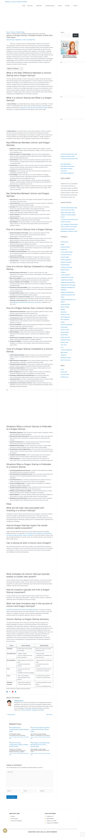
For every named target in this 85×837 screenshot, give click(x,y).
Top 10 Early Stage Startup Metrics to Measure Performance (40, 734)
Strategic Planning (65, 339)
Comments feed (65, 374)
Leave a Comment (13, 737)
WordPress (63, 355)
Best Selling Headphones (67, 173)
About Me (30, 5)
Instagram (34, 710)
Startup (60, 5)
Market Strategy (65, 307)
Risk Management (65, 317)
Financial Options (65, 264)
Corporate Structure (66, 254)
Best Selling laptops (66, 164)
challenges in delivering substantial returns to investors (26, 302)
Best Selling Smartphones (67, 166)
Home (23, 5)
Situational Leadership (66, 324)
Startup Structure (65, 337)
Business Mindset (65, 247)
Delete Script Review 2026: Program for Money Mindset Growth (68, 215)
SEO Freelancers (65, 319)
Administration (64, 242)
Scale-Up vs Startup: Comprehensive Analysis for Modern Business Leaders (17, 750)
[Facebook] (7, 691)
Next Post (49, 714)
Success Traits (64, 342)
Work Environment (66, 360)
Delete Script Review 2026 (68, 156)
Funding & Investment (66, 267)
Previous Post (11, 714)
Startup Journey (65, 329)
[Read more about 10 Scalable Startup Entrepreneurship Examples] (19, 729)
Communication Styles (66, 252)
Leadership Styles (65, 304)
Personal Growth (65, 314)
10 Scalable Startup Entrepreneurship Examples (17, 734)
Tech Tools (63, 345)
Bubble (62, 244)
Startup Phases (10, 39)
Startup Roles (64, 334)
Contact (75, 5)
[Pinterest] (12, 691)
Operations (64, 312)
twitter (23, 710)
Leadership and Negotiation (68, 282)
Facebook (28, 710)
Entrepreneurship (49, 5)
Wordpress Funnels (66, 357)
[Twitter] (9, 691)
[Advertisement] (42, 17)
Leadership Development (67, 292)
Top (62, 347)
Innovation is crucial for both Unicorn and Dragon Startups (21, 609)
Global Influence (65, 269)
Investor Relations (65, 274)
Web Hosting (64, 352)
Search (62, 32)
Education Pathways (66, 262)
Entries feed (64, 372)
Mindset (63, 309)
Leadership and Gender (67, 280)
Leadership (39, 5)
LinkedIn (42, 710)
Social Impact (64, 327)
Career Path (64, 249)
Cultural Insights (65, 257)
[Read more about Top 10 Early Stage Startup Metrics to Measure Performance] (40, 729)
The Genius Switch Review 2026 (69, 158)
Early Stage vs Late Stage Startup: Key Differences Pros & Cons (40, 750)
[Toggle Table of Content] (20, 69)
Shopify (63, 322)
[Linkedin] (15, 691)
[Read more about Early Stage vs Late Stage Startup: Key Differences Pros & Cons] (40, 744)
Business (67, 5)
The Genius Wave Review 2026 (69, 154)
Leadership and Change (67, 277)
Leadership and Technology (68, 285)
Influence (63, 272)
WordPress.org (64, 377)
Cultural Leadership (66, 259)
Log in (62, 369)
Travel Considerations (66, 350)
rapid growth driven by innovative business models (33, 107)
